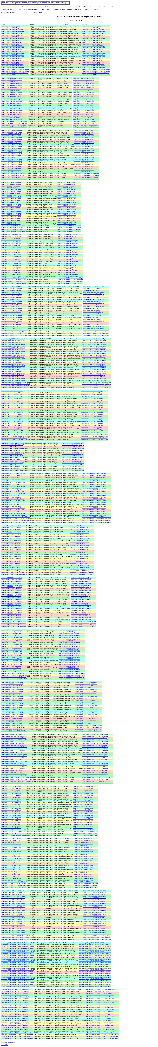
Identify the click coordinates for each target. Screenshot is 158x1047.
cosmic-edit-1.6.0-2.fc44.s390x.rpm (66, 193)
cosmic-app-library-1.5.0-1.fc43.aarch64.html (12, 47)
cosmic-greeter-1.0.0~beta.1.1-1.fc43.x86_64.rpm (96, 335)
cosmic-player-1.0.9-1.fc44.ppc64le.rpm (69, 662)
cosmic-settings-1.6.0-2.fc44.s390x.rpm (85, 693)
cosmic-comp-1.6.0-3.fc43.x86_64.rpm (84, 150)
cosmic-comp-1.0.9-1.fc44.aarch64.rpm (84, 159)
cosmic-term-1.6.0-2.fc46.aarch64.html (11, 838)
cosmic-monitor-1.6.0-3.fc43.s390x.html (11, 454)
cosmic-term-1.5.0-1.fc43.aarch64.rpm (83, 860)
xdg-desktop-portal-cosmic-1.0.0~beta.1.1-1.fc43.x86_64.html (17, 1038)
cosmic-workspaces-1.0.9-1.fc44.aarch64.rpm (94, 919)
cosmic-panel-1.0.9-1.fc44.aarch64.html (11, 606)
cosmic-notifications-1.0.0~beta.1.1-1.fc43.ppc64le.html (15, 518)
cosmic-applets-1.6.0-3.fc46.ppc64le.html (11, 80)
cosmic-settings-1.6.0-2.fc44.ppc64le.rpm (86, 691)
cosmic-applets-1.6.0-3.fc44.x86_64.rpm (83, 90)
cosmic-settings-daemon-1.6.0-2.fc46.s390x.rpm (94, 738)
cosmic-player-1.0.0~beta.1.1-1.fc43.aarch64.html (14, 673)
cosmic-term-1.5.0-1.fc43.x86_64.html (11, 865)
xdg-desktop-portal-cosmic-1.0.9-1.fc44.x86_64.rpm (100, 1029)
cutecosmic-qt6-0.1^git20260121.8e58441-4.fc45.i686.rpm (94, 944)
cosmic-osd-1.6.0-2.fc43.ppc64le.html (11, 542)
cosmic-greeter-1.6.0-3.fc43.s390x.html (11, 297)
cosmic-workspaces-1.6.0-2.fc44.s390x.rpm (94, 901)
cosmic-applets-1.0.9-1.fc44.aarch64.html (11, 107)
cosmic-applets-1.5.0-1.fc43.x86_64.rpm (83, 105)
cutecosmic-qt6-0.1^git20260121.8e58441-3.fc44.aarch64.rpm (95, 952)
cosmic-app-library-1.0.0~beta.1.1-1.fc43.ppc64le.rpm (96, 71)
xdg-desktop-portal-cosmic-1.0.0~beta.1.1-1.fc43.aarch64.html (17, 1033)
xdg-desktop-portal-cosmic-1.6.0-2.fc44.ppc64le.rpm (100, 998)
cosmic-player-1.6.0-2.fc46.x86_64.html (11, 635)
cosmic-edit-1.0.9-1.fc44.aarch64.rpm (66, 211)
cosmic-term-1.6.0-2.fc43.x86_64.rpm (83, 858)
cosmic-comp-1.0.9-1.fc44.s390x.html (11, 166)
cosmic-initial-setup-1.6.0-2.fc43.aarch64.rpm (94, 353)
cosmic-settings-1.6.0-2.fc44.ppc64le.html (12, 691)
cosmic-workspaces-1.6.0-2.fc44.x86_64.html (13, 903)
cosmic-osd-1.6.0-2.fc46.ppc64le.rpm (79, 527)
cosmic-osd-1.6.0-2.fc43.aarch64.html (11, 540)
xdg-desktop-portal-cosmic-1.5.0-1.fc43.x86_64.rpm (100, 1016)
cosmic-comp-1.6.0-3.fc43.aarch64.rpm (84, 144)
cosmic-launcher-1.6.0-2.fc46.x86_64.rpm (92, 396)
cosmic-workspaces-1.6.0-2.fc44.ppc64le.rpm (94, 899)
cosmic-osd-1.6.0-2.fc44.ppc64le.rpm (79, 534)
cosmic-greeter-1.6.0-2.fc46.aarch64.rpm (93, 301)
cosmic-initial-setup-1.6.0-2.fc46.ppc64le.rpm (94, 340)
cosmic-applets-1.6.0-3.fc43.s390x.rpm (83, 96)
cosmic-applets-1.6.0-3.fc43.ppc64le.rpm (83, 94)
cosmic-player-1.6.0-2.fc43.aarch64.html (11, 644)
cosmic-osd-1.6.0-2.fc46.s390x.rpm (79, 529)
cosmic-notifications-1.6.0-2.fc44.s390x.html (12, 484)
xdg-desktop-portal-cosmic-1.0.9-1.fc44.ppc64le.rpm (100, 1022)
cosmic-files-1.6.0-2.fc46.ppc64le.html (11, 236)
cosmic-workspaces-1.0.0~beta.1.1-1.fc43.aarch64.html (15, 934)
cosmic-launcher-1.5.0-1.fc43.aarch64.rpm (92, 412)
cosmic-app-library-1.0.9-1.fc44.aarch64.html (12, 55)
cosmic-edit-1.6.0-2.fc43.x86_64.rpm (66, 202)
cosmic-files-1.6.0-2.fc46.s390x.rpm (67, 238)
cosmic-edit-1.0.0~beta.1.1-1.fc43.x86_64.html (13, 231)
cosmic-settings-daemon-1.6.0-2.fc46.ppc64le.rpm (95, 736)
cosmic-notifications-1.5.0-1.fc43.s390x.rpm (93, 499)
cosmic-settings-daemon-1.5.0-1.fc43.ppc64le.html (14, 757)
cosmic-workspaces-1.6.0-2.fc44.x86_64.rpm (94, 903)
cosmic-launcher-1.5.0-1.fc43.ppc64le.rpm (92, 414)
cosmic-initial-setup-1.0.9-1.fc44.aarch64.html (13, 367)
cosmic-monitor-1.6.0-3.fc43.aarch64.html (12, 450)
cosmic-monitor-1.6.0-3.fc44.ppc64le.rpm (73, 445)
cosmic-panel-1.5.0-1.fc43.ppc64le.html (11, 601)
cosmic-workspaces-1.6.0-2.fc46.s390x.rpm (94, 894)
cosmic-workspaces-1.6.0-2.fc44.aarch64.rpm (94, 898)
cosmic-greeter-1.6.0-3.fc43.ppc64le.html (11, 295)
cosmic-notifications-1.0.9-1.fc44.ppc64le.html (13, 506)
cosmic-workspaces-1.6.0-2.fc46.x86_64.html (13, 896)
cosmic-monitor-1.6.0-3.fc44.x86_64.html (12, 448)
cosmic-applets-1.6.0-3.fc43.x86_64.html (11, 98)
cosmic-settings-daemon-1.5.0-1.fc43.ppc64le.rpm (95, 757)
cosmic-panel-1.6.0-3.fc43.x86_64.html (11, 597)
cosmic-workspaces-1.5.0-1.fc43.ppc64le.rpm (94, 914)
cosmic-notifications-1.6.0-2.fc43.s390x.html (12, 491)
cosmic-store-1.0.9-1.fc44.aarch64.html (11, 815)
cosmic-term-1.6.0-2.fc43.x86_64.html (11, 858)
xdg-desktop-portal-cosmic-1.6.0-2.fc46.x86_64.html (14, 995)
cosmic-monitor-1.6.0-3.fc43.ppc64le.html (12, 452)
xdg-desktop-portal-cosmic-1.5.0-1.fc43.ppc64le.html (15, 1013)
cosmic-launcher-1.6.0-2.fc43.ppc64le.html (12, 407)
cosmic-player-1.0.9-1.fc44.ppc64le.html (11, 662)
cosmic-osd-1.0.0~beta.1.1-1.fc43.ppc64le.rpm (82, 571)
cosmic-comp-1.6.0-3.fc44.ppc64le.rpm (84, 139)
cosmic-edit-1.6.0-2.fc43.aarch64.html (11, 197)
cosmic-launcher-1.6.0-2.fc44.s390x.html (11, 402)
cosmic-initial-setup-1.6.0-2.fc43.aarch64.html (13, 353)
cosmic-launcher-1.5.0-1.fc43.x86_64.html (12, 418)
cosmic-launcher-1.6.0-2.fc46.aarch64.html (12, 391)
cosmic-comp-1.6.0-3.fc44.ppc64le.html (11, 139)
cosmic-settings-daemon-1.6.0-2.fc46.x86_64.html (14, 739)
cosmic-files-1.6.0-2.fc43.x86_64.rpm (68, 254)
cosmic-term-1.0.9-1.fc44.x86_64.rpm (83, 878)
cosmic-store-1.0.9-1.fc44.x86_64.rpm (82, 826)
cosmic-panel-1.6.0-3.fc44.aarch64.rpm (81, 585)
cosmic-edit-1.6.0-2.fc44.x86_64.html (10, 195)
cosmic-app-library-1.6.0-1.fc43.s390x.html (12, 44)
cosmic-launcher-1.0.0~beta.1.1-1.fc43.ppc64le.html (14, 436)
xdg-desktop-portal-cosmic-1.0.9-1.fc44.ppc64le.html (15, 1022)
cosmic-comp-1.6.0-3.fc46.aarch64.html (11, 130)
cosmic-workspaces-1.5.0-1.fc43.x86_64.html (13, 917)
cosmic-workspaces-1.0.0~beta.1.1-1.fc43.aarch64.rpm (97, 934)
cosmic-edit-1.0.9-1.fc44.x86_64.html (10, 222)
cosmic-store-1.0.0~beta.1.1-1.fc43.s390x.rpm (85, 833)
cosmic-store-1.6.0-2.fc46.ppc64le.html (11, 788)
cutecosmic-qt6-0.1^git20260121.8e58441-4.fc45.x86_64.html (17, 950)
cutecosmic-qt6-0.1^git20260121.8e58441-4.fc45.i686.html (16, 944)
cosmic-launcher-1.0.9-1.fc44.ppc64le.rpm (92, 423)
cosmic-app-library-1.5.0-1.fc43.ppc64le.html (12, 49)
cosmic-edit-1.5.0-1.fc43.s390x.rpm (66, 207)
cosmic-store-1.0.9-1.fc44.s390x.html (10, 822)
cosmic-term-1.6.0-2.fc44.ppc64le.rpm (83, 847)
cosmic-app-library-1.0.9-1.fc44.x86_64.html (12, 65)
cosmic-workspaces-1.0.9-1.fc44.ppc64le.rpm (94, 923)
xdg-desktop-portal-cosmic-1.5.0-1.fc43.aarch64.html (15, 1011)
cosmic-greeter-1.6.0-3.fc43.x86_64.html (11, 299)
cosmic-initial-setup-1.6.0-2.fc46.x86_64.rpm (94, 344)
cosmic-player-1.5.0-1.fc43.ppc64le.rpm (69, 653)
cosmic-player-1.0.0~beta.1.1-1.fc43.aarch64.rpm (72, 673)
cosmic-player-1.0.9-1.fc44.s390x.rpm (69, 666)
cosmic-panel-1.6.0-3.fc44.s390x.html (11, 588)
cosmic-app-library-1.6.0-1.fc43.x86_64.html (12, 46)
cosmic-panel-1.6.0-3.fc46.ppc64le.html (11, 579)
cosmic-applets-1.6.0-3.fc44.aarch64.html (11, 85)
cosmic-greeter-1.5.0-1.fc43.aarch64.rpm (93, 308)
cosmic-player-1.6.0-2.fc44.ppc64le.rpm (69, 639)
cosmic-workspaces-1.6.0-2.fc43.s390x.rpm (94, 908)
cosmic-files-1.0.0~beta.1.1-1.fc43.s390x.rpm (70, 281)
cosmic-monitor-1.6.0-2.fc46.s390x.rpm (72, 461)
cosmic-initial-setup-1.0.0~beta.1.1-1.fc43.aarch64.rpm (96, 382)
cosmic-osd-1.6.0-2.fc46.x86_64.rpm (79, 531)
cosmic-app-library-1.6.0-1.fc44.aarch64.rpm (93, 33)
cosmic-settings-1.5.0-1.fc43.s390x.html (11, 707)
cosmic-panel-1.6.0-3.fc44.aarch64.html (11, 585)
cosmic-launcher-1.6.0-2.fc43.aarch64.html (12, 405)
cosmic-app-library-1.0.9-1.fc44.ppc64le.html (12, 58)
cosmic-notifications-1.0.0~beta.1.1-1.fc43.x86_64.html (15, 522)
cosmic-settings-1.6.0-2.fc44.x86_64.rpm (86, 694)
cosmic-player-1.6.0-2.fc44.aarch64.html (11, 637)
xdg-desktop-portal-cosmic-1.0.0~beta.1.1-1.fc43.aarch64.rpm (102, 1033)
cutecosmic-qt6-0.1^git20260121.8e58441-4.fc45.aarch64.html (17, 943)
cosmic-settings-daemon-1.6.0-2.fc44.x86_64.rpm (95, 747)
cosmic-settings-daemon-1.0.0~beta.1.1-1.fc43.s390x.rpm (97, 781)
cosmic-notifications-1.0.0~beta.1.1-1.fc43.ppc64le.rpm (96, 518)
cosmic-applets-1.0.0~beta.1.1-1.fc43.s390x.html (13, 125)
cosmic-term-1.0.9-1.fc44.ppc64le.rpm (83, 871)
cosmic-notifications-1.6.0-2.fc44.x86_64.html (13, 486)
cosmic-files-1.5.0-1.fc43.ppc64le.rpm (68, 258)
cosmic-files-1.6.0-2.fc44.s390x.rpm (67, 245)
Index (3, 2)
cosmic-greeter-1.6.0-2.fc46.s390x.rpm (93, 304)
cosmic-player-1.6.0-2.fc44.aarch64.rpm (69, 637)
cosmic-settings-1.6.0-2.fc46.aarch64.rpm (86, 682)
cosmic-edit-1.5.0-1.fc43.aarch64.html (11, 204)
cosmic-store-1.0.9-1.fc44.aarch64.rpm (83, 815)
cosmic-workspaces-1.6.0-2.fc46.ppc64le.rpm (94, 892)
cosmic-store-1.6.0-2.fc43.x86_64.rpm (82, 806)
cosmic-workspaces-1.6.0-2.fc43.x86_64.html (13, 910)
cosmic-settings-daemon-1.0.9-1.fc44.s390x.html (13, 770)
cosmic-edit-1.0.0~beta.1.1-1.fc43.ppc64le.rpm (69, 227)
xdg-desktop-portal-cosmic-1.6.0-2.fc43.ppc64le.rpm (100, 1006)
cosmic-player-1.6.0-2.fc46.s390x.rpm (69, 633)
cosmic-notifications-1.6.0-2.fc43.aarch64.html (13, 488)
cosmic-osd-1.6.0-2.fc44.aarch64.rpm (79, 533)
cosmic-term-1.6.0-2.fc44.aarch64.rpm (83, 845)
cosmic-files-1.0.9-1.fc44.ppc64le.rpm (68, 267)
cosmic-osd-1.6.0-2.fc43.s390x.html (10, 543)
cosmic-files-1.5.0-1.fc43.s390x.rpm (67, 260)
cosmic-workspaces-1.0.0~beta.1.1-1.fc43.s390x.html (15, 937)
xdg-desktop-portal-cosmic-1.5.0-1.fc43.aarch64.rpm (100, 1011)
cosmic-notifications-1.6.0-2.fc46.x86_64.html (13, 479)
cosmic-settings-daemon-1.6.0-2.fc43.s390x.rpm (94, 752)
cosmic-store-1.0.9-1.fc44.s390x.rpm (82, 822)
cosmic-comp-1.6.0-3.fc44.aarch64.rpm (84, 137)
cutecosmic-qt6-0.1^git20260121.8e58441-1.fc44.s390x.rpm (94, 971)
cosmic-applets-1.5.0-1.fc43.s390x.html (11, 103)
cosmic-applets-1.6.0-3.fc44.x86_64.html (11, 90)
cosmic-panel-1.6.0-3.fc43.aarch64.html (11, 592)
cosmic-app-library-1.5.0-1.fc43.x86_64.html (12, 53)
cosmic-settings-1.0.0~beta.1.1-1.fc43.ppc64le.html (14, 727)
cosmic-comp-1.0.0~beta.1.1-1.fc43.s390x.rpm (86, 177)
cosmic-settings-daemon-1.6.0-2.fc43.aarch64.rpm (95, 748)
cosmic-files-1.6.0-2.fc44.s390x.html (10, 245)
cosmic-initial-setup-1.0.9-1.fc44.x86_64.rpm (94, 378)
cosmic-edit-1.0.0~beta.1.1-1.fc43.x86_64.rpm (69, 231)
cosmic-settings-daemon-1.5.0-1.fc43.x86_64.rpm (95, 761)
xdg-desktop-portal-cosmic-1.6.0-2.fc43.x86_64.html (14, 1009)
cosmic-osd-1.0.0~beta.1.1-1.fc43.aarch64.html (13, 569)
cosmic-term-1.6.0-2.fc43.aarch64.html (11, 853)
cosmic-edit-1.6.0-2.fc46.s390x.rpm (66, 186)
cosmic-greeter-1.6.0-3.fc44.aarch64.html (11, 286)
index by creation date (44, 2)
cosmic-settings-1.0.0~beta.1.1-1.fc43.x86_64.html (14, 731)
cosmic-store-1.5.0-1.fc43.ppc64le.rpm (83, 810)
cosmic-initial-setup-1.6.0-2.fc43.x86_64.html (13, 358)
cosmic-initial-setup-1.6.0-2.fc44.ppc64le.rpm (94, 348)
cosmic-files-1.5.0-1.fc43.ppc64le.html (11, 258)
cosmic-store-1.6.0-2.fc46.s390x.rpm (82, 790)
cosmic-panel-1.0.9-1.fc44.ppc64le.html (11, 610)
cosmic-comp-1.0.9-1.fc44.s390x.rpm (83, 166)
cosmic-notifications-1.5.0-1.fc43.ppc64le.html (13, 497)
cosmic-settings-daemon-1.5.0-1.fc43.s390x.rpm (94, 759)
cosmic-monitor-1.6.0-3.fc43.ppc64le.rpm (73, 452)
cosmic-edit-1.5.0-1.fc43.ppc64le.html (11, 206)
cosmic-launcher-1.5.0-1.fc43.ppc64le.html (12, 414)
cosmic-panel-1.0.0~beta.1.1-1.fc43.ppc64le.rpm (83, 623)
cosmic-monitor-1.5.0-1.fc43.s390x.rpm (72, 468)
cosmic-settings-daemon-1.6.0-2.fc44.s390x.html (13, 745)
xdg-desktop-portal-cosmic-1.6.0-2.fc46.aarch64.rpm (100, 989)
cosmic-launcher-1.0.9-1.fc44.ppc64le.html (12, 423)
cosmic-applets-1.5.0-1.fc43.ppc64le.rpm (83, 101)
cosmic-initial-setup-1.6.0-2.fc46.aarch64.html (13, 339)
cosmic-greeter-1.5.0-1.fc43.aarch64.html (11, 308)
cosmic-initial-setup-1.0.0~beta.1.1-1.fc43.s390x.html (15, 385)
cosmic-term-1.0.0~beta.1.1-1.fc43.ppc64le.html (13, 883)
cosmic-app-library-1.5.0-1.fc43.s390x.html (12, 51)
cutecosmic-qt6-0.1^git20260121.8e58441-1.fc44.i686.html (16, 964)
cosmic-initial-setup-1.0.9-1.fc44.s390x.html (12, 375)
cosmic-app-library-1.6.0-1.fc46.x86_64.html (12, 31)
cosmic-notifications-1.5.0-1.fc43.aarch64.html (13, 495)
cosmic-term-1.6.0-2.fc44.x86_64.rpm (83, 851)
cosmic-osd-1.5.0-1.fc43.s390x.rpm (79, 551)
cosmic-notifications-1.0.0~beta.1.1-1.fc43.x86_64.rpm (96, 522)
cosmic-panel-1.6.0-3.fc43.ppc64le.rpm (81, 594)
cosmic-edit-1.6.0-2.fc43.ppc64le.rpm (66, 198)
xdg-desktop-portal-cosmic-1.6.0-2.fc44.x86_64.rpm (100, 1002)
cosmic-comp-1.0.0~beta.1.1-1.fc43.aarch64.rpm (86, 173)
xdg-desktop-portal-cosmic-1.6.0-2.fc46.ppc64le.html (15, 991)
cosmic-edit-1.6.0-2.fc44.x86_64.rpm (66, 195)
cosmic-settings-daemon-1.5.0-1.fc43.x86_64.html (14, 761)
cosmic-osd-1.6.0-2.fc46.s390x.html (10, 529)
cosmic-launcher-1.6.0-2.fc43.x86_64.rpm (92, 411)
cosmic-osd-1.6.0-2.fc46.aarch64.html (11, 525)
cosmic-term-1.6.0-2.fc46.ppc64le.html (11, 840)
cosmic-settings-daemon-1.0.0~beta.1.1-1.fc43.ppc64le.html (16, 779)
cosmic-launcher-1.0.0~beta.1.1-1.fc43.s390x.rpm (94, 438)
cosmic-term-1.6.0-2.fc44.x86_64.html (11, 851)
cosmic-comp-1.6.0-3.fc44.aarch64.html (11, 137)
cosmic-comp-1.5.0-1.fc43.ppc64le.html (11, 153)
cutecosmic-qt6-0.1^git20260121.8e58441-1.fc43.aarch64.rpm (95, 979)
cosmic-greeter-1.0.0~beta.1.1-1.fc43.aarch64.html (14, 330)
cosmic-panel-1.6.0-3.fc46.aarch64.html (11, 578)
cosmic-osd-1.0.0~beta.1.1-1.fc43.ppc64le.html (13, 571)
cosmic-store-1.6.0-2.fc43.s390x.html (10, 804)
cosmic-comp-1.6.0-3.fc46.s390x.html (11, 134)
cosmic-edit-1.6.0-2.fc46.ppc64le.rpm (66, 184)
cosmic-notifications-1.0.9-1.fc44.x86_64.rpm (94, 513)
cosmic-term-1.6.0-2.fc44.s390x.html (10, 849)
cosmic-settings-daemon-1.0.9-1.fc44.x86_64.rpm (95, 774)
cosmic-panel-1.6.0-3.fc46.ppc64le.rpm (81, 579)
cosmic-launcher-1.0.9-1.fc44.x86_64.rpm (92, 430)
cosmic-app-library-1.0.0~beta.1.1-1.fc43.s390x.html (14, 73)
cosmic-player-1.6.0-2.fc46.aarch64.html (11, 630)
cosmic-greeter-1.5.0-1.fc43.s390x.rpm (93, 312)
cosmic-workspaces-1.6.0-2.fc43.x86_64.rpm (94, 910)
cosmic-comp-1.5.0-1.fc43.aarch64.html (11, 152)
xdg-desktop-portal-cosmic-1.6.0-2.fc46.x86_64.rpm (100, 995)
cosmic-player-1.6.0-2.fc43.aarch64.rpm (69, 644)
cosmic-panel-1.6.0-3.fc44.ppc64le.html (11, 587)
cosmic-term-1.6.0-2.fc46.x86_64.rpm (83, 844)
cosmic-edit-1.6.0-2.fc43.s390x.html (10, 200)
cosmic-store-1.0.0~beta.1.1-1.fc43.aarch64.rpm (85, 829)
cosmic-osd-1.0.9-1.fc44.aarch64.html (11, 554)
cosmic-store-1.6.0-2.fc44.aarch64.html (11, 793)
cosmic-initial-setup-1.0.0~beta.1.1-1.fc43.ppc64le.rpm (96, 384)
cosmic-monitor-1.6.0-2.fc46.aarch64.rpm (73, 457)
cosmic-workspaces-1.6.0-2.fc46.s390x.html (12, 894)
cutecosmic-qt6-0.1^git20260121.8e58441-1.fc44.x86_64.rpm (95, 975)
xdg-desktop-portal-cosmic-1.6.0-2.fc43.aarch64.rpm (100, 1004)
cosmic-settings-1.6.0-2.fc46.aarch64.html (12, 682)
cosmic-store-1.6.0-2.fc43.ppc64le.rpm (83, 802)
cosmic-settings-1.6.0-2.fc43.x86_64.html (11, 702)
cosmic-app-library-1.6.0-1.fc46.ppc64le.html (12, 28)
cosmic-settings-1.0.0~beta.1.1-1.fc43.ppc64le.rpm (88, 727)
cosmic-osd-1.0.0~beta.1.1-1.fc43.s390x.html (12, 572)
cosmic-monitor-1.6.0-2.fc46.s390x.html (11, 461)
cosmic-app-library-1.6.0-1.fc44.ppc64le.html (12, 35)
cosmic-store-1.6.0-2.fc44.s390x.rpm (82, 797)
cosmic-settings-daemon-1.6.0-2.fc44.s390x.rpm (94, 745)
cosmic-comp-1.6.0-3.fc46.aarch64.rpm (84, 130)
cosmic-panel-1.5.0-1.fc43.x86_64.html (11, 605)
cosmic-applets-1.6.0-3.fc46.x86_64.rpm (83, 83)
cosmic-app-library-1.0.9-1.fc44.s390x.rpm (93, 62)
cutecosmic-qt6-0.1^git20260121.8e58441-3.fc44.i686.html (16, 953)
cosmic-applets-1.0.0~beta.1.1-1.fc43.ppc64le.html (14, 123)
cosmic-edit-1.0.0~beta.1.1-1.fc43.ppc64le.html (13, 227)
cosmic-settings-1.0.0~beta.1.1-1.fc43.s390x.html (13, 729)
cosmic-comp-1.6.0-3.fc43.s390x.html (11, 148)
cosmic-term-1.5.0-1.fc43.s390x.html (10, 864)
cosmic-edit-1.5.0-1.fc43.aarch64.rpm (66, 204)
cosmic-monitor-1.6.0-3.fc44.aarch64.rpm (73, 443)
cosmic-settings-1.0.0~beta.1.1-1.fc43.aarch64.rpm (88, 725)
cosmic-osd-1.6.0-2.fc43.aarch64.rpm (79, 540)
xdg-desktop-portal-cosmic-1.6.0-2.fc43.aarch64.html (15, 1004)
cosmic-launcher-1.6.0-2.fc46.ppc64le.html (12, 392)
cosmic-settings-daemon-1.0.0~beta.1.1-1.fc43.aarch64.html (16, 777)
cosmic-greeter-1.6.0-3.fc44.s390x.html (11, 290)
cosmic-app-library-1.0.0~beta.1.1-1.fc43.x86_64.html (15, 74)
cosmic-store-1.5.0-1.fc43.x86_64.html (11, 813)
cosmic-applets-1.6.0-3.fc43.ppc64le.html (11, 94)
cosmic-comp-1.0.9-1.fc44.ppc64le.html (11, 162)
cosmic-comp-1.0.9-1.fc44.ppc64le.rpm (84, 162)
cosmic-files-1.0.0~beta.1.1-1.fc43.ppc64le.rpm (70, 279)
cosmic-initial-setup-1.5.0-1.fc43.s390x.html (12, 364)
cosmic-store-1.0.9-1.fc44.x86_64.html (11, 826)
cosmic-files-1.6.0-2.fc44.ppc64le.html (11, 243)
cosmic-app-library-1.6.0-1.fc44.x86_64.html (12, 38)
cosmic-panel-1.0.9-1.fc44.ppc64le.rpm (81, 610)
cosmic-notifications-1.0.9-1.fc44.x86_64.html (13, 513)
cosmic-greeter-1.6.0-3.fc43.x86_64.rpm (93, 299)
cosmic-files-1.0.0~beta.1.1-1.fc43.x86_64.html (13, 283)
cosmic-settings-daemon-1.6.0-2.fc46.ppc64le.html (14, 736)
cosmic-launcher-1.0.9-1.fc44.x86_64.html (12, 430)
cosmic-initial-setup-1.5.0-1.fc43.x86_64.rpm (94, 366)
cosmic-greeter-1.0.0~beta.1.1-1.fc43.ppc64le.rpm (96, 331)
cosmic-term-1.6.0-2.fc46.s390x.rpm (83, 842)
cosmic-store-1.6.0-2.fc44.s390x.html (10, 797)
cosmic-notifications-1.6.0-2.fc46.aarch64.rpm (94, 473)
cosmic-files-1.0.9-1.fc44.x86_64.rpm (68, 274)
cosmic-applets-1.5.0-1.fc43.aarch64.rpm (83, 100)
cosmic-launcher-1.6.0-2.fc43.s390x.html (11, 409)
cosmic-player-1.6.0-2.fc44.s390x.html (11, 641)
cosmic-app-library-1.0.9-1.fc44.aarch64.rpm (93, 55)
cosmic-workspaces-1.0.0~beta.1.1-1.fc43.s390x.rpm (96, 937)
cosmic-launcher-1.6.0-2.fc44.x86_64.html (12, 403)
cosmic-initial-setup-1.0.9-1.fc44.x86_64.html (13, 378)
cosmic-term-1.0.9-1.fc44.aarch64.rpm (83, 867)
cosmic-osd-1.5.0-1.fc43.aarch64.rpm (79, 547)
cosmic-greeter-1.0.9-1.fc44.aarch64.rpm (93, 315)
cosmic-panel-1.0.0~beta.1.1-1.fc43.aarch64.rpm (83, 621)
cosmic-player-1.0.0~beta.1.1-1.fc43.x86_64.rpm (72, 678)
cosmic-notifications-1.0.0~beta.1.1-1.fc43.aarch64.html (15, 517)
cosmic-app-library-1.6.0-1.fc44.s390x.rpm (93, 37)
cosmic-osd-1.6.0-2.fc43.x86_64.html (10, 545)
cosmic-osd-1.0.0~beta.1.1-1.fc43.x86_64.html (13, 574)
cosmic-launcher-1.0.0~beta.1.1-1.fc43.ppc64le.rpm (94, 436)
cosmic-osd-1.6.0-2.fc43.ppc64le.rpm (79, 542)
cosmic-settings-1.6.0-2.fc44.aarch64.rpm (86, 689)
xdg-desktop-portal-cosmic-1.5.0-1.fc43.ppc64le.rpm (100, 1013)
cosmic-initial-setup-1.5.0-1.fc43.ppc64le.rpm (94, 362)
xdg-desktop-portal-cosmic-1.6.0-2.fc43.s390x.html (14, 1007)
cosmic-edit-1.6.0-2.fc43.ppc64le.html (11, 198)
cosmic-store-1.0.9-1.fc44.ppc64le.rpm (83, 819)
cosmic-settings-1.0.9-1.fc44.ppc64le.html (12, 714)
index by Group (10, 2)
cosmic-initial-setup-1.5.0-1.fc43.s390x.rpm (93, 364)
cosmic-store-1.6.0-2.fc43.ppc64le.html (11, 802)
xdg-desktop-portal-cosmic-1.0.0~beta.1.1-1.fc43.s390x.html (16, 1036)
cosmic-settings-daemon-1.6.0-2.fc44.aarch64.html (14, 741)
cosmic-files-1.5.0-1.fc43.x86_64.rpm (68, 261)
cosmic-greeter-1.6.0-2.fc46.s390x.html (11, 304)
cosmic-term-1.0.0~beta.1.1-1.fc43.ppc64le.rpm (86, 883)
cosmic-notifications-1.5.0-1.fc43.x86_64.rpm (94, 500)
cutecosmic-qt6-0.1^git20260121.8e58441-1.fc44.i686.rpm (94, 964)
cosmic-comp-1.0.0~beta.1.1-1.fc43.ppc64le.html (13, 175)
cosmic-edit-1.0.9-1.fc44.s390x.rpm (66, 218)
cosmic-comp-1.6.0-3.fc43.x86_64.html (11, 150)
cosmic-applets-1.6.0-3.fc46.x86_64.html (11, 83)
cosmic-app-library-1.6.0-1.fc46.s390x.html (12, 29)
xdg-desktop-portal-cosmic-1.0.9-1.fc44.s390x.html (14, 1025)
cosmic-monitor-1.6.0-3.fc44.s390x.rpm (72, 446)
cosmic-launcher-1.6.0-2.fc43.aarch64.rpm (92, 405)
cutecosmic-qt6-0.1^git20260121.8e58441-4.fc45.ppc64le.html (17, 946)
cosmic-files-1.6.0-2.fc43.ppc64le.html (11, 251)
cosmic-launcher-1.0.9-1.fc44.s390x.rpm (91, 427)
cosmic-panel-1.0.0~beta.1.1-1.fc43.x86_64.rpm (83, 626)
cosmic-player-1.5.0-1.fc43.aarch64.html (11, 651)
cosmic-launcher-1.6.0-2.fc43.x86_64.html (12, 411)
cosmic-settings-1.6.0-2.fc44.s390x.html (11, 693)
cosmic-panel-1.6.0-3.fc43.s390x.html (11, 596)
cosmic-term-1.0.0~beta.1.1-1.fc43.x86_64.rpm (86, 887)
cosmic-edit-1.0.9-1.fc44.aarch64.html (11, 211)
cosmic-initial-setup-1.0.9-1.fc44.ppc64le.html (13, 371)
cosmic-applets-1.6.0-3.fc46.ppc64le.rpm (83, 80)
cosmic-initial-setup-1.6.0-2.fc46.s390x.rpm (93, 342)
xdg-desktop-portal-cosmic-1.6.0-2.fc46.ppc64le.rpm (100, 991)
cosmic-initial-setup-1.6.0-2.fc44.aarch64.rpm (94, 346)
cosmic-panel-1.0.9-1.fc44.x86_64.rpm (81, 617)
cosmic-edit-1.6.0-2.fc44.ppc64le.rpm (66, 191)
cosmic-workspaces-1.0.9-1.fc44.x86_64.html (13, 930)
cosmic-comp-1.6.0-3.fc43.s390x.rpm (83, 148)
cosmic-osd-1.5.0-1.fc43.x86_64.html (10, 553)
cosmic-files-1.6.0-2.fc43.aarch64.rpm (68, 249)
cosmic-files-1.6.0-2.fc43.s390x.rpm (67, 252)
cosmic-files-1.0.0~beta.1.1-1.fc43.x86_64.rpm (70, 283)
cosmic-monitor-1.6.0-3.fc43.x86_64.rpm (73, 455)
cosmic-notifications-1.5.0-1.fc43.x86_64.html (13, 500)
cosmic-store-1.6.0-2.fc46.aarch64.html (11, 786)
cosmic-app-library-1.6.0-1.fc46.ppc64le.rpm (93, 28)
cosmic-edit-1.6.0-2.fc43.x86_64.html (10, 202)
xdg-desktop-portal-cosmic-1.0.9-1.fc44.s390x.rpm (99, 1025)
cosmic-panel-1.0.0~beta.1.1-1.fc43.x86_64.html (13, 626)
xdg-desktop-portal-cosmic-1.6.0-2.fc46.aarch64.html (15, 989)
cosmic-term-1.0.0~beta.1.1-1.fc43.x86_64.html (13, 887)
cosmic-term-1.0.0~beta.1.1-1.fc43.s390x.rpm (85, 885)
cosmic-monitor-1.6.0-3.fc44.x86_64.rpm (73, 448)
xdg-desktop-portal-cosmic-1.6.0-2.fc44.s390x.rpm (99, 1000)
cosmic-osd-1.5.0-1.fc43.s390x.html (10, 551)
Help (67, 2)
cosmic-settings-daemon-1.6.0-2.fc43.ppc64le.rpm (95, 750)
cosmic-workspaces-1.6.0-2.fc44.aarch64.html (13, 898)
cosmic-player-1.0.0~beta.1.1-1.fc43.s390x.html (13, 677)
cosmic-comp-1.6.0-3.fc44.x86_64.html (11, 143)
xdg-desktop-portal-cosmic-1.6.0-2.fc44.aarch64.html (15, 996)
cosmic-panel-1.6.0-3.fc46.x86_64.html (11, 583)
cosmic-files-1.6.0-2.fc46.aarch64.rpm (68, 234)
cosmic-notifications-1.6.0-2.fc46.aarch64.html (13, 473)
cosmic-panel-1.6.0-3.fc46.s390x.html (11, 581)
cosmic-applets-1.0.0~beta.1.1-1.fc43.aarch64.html (14, 121)
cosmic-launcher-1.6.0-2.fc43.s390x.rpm (91, 409)
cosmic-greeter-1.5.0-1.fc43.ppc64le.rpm (93, 310)
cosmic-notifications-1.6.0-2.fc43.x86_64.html (13, 493)
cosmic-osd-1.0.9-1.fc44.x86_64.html (10, 565)
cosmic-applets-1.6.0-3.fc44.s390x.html (11, 89)
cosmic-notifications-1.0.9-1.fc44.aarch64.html (13, 502)
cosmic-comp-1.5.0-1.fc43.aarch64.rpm (84, 152)
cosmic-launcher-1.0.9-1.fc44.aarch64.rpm (92, 420)
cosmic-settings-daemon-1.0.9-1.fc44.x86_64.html (14, 774)
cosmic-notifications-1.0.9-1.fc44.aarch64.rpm (94, 502)
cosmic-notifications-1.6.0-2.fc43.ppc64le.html (13, 490)
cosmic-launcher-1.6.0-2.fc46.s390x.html (11, 394)
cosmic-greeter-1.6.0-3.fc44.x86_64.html (11, 292)
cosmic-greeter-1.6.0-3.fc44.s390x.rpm (93, 290)
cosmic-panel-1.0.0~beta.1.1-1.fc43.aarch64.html (13, 621)
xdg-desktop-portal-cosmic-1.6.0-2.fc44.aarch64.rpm (100, 996)
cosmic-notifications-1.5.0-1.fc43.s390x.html (12, 499)
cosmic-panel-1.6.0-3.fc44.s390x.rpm (80, 588)
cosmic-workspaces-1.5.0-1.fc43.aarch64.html (13, 912)
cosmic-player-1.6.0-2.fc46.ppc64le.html (11, 632)
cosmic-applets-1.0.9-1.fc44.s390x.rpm (83, 114)
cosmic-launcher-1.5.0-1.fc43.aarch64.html (12, 412)
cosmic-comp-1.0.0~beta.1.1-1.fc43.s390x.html (13, 177)
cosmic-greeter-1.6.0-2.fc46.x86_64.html (11, 306)
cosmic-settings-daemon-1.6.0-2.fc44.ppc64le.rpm (95, 743)
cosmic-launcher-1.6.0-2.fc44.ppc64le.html (12, 400)
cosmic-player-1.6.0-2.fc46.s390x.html (11, 633)
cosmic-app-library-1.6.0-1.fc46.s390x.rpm (93, 29)
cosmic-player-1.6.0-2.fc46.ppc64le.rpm (69, 632)
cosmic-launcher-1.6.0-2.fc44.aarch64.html (12, 398)
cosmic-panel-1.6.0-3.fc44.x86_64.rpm (81, 590)
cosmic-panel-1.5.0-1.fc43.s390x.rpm (80, 603)
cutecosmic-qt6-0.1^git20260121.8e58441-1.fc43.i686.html (16, 980)
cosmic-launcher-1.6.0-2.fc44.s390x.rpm (91, 402)
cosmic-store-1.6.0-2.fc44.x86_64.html (11, 799)
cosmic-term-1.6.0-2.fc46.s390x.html (10, 842)
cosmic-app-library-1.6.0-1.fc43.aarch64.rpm (93, 40)
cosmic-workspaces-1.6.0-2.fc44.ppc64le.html (13, 899)
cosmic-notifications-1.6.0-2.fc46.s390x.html (12, 477)
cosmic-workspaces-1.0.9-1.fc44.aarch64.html (13, 919)
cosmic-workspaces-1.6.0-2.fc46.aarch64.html (13, 890)
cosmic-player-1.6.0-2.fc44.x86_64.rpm (69, 642)
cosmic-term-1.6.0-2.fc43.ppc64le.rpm (83, 855)
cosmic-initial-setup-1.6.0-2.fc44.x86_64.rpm (94, 351)
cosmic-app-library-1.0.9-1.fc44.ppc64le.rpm (93, 58)
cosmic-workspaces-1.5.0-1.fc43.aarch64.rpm (94, 912)
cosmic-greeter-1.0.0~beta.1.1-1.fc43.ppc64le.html (14, 331)
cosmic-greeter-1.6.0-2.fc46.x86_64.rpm (93, 306)
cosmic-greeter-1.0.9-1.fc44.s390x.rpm (93, 322)
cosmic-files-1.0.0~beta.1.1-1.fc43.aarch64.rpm (70, 278)
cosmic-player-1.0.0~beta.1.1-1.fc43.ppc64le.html (14, 675)
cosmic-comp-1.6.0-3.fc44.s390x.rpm (83, 141)
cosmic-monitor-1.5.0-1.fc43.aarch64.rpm (73, 464)
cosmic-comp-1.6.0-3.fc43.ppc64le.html (11, 146)
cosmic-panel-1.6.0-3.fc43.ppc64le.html (11, 594)
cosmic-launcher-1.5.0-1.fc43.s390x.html (11, 416)
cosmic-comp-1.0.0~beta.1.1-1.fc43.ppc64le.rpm (86, 175)
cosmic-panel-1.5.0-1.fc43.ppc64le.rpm (81, 601)
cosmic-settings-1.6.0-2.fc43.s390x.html (11, 700)
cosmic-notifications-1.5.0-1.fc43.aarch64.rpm (94, 495)
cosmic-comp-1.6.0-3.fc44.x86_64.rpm (84, 143)
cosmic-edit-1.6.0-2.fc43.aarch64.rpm (66, 197)
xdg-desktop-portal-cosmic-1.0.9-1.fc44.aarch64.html (15, 1018)
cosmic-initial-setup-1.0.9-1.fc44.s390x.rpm (93, 375)
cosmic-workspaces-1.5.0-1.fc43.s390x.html (12, 916)
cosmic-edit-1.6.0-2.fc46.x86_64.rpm (66, 188)
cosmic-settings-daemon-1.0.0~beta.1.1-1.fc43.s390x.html (16, 781)
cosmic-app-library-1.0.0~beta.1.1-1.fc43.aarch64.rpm (96, 69)
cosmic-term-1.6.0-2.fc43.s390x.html (10, 856)
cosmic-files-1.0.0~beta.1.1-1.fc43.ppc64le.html (13, 279)
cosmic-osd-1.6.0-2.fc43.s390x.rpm (79, 543)
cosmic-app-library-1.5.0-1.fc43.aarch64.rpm (93, 47)
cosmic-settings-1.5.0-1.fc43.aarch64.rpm (86, 704)
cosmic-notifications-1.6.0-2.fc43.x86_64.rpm (94, 493)
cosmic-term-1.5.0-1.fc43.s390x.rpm (83, 864)
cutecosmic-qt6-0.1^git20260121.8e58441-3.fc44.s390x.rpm (94, 957)
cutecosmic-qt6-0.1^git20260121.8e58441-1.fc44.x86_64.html (17, 975)
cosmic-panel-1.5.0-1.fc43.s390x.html (11, 603)
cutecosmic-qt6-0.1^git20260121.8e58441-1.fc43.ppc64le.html (17, 982)
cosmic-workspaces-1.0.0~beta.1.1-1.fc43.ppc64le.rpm (97, 935)
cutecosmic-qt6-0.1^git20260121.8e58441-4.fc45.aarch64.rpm (95, 943)
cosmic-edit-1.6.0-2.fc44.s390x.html (10, 193)
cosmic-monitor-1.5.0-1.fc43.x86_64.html (12, 470)
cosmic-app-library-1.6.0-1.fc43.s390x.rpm (93, 44)
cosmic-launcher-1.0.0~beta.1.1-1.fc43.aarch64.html (14, 434)
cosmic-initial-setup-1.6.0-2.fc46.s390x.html (12, 342)
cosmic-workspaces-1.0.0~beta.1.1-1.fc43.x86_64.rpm (97, 939)
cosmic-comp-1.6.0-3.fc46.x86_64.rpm (84, 135)
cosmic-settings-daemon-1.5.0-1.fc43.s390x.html (13, 759)
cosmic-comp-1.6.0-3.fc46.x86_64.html (11, 135)
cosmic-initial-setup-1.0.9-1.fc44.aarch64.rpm (94, 367)
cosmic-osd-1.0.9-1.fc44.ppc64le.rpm (79, 558)
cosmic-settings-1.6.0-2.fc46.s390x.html (11, 685)
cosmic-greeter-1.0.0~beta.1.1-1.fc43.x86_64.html (14, 335)
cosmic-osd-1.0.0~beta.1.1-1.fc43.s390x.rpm (81, 572)
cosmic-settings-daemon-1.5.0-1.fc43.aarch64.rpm (95, 756)
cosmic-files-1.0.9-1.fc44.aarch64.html (11, 263)
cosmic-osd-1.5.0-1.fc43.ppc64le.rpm (79, 549)
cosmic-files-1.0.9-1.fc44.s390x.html (10, 270)
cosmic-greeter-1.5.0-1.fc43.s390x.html (11, 312)
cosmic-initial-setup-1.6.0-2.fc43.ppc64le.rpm (94, 355)
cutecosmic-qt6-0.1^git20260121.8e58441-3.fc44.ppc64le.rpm (95, 955)
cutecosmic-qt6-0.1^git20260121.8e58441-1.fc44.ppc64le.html (17, 968)
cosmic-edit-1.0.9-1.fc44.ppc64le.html (11, 215)
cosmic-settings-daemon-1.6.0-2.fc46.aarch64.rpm (95, 734)
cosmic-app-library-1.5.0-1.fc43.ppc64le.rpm (93, 49)
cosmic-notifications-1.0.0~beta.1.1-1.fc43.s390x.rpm (96, 520)
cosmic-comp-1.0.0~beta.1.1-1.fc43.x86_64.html (13, 179)
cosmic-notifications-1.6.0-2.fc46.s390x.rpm (93, 477)
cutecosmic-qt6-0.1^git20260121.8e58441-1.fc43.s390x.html (17, 984)
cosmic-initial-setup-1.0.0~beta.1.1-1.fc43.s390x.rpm (96, 385)
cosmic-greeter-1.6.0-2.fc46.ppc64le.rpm (93, 303)
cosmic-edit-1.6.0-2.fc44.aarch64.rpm (66, 189)
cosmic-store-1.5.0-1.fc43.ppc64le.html (11, 810)
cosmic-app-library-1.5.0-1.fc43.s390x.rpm (93, 51)
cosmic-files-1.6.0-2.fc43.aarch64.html (11, 249)
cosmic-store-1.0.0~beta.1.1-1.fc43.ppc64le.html (13, 831)
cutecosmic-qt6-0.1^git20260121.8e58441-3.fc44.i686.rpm (94, 953)
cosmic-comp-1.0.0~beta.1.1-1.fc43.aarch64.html (13, 173)
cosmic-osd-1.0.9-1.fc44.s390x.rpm (79, 562)
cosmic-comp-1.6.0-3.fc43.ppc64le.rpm (84, 146)
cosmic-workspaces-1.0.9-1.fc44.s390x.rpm (94, 926)
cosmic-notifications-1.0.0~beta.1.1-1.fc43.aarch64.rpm (96, 517)
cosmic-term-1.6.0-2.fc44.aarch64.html (11, 845)
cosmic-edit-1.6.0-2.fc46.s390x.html (10, 186)
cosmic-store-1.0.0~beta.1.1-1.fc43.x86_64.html (13, 835)
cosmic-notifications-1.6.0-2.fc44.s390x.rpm (93, 484)
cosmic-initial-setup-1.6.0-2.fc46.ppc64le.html (13, 340)
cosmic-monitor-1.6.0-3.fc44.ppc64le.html (12, 445)
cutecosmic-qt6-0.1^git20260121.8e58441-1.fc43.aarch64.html (17, 979)
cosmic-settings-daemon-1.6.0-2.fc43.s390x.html (13, 752)
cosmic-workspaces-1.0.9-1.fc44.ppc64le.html (13, 923)
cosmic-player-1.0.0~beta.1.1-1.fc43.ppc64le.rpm (72, 675)
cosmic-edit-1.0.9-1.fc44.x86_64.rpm (66, 222)
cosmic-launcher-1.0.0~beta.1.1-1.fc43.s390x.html (14, 438)
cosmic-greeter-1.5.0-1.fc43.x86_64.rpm (93, 313)
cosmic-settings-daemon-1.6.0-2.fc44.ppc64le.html (14, 743)
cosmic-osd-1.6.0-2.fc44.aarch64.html (11, 533)
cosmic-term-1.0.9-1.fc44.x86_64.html (11, 878)
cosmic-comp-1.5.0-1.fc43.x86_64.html (11, 157)
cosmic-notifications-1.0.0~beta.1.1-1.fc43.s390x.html (15, 520)
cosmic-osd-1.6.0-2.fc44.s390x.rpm (79, 536)
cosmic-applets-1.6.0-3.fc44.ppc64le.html (11, 87)
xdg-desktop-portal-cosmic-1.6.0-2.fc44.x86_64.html (14, 1002)
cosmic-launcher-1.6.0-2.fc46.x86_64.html (12, 396)
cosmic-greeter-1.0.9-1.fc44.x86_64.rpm (93, 326)
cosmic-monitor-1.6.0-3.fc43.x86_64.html (12, 455)
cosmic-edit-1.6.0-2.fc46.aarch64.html (11, 182)
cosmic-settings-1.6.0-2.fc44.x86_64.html (11, 694)
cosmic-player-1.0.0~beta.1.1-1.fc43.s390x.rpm (71, 677)
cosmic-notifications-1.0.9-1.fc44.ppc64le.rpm (94, 506)
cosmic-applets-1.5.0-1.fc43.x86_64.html (11, 105)
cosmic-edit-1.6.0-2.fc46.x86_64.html (10, 188)
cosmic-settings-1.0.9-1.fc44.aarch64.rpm (86, 711)
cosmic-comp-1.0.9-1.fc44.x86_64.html (11, 170)
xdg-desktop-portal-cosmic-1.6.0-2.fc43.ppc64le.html (15, 1006)
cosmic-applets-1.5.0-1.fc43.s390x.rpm (83, 103)
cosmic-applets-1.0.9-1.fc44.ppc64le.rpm (83, 110)
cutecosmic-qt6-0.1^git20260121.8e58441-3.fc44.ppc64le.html (17, 955)
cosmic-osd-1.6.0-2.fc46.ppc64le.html (11, 527)
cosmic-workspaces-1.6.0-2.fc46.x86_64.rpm (94, 896)
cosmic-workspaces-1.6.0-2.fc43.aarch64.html (13, 905)
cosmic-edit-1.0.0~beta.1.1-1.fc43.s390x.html (13, 229)
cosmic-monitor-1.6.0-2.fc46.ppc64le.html (12, 459)
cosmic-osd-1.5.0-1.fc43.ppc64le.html (11, 549)
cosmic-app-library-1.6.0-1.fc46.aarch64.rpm (93, 26)
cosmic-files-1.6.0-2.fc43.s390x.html (10, 252)
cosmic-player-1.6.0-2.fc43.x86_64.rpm (69, 650)
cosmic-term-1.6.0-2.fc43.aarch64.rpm (83, 853)
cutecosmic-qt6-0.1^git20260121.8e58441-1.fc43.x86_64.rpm (95, 986)
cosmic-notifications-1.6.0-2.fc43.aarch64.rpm (94, 488)
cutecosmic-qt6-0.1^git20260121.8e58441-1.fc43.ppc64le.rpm (95, 982)
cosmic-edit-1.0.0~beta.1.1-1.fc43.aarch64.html (13, 225)
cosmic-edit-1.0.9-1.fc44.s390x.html (10, 218)
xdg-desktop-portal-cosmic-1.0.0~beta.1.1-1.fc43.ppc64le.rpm (102, 1034)
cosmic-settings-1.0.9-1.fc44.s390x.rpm (85, 718)
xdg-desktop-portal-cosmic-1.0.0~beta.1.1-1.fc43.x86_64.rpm (102, 1038)
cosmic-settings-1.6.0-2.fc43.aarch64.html (12, 696)
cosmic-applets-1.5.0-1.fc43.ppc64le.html (11, 101)
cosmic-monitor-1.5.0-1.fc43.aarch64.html (12, 464)
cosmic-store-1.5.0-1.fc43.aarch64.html (11, 808)
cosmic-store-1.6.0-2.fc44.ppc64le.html (11, 795)
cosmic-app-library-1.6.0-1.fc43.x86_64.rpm (93, 46)
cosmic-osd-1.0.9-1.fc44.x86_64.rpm (79, 565)
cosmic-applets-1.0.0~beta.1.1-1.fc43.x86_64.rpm (86, 127)
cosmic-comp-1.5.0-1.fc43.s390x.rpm (83, 155)
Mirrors (63, 2)
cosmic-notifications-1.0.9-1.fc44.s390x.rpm (93, 509)
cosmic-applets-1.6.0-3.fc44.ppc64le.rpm (83, 87)
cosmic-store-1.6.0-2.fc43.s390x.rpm (82, 804)
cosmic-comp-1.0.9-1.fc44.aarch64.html (11, 159)
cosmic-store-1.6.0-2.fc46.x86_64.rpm (82, 792)
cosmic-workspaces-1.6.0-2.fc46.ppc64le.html (13, 892)
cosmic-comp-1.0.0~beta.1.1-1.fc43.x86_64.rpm (86, 179)
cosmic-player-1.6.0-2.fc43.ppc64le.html (11, 646)
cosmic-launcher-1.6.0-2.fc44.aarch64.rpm (92, 398)
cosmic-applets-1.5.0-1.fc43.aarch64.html (11, 100)
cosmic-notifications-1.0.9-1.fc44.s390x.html (12, 509)
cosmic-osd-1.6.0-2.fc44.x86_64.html (10, 538)
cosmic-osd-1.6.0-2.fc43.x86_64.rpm (79, 545)
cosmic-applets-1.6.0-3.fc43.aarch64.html (11, 92)
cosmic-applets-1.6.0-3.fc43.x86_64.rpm (83, 98)
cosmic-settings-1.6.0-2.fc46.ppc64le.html (12, 684)
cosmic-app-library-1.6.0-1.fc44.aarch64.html (12, 33)
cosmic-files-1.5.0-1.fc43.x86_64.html (11, 261)
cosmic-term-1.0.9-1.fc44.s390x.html (10, 874)
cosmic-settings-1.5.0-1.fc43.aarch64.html (12, 704)
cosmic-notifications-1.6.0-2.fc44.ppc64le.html (13, 482)
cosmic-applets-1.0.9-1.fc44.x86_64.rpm (83, 118)
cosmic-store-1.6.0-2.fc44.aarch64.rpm (83, 793)
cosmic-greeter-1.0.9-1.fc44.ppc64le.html (11, 319)
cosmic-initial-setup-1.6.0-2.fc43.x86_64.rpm (94, 358)
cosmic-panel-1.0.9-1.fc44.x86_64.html (11, 617)
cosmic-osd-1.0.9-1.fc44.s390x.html (10, 562)
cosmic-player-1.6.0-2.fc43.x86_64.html (11, 650)
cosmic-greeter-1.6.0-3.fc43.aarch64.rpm (93, 294)
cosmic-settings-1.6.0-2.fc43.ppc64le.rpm (86, 698)
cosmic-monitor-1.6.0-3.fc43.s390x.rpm (72, 454)
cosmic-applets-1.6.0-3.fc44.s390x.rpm (83, 89)
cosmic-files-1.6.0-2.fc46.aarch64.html (11, 234)
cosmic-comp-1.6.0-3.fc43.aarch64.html (11, 144)
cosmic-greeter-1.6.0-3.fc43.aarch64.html (11, 294)
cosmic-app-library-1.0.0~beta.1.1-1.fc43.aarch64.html (15, 69)
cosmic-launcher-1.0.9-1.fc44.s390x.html (11, 427)
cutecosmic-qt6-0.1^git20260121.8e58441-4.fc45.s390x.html (17, 948)
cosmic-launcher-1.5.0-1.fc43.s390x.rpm (91, 416)
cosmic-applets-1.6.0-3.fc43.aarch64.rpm (83, 92)
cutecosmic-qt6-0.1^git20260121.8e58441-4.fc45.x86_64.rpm (95, 950)
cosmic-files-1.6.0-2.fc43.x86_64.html (11, 254)
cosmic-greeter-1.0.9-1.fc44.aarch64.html (11, 315)
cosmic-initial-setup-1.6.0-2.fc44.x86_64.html (13, 351)
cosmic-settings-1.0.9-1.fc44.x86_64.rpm (86, 722)
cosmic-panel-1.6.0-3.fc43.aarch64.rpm (81, 592)
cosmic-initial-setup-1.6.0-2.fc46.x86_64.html (13, 344)
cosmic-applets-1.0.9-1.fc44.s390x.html (11, 114)
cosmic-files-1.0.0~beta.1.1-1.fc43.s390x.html (13, 281)
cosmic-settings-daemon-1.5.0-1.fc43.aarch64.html (14, 756)
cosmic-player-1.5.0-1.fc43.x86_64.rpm (69, 657)
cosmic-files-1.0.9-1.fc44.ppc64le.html (11, 267)
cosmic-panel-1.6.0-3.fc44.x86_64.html (11, 590)
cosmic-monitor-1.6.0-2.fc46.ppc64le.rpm (73, 459)
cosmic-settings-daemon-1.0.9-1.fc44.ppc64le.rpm (95, 766)
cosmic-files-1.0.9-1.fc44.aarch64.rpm (68, 263)
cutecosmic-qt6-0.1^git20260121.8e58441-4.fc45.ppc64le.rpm (95, 946)
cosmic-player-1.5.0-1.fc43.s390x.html (11, 655)
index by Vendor (32, 2)
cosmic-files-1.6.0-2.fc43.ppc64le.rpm (68, 251)
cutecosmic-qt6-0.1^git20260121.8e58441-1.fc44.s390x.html (17, 971)
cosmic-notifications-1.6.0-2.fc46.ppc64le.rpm (94, 475)
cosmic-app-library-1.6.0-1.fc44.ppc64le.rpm (93, 35)
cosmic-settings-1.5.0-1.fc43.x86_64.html (11, 709)
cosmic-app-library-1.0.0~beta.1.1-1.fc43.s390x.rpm (95, 73)
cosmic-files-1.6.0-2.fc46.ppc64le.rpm (68, 236)
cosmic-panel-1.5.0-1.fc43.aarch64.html (11, 599)
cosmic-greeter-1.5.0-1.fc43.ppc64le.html (11, 310)
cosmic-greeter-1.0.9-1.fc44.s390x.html (11, 322)
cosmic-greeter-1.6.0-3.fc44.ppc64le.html (11, 288)
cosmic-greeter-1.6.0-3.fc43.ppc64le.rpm (93, 295)
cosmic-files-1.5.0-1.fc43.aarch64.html (11, 256)
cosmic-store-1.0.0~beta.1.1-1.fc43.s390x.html (13, 833)
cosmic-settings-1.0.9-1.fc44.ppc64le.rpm (86, 714)
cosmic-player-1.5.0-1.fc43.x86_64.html (11, 657)
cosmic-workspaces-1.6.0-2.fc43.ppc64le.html (13, 907)
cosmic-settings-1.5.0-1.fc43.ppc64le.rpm (86, 705)
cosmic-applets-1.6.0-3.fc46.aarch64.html (11, 78)
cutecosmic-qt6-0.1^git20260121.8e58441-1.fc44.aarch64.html (17, 961)
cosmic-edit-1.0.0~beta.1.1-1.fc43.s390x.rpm (68, 229)
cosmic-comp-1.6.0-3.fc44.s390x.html (11, 141)
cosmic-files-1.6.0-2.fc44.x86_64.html (11, 247)
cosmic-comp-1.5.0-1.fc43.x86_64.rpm (84, 157)
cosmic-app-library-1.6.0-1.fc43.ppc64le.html (12, 42)
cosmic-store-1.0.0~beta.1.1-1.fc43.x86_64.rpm (85, 835)
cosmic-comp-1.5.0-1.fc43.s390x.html (11, 155)
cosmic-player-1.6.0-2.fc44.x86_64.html (11, 642)
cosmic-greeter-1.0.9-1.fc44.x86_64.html (11, 326)
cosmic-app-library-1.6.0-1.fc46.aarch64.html (12, 26)
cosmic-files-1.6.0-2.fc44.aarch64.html (11, 241)
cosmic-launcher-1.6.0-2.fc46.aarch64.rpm (92, 391)
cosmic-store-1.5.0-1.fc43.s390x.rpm (82, 811)
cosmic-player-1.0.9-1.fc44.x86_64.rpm (69, 669)
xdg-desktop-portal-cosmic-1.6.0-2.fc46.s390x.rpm (99, 993)
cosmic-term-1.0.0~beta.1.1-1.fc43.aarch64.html (13, 882)
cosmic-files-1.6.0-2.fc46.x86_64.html (11, 240)
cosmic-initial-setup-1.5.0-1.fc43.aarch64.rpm (94, 360)
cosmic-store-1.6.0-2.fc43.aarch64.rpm (83, 801)
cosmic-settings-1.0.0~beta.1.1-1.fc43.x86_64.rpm (88, 731)
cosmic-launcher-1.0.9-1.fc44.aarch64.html (12, 420)
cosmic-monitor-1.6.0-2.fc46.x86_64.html (12, 463)
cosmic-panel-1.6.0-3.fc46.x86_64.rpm (81, 583)
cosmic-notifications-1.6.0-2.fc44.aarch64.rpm (94, 481)
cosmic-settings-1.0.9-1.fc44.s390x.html (11, 718)
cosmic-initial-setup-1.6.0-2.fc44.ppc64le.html (13, 348)
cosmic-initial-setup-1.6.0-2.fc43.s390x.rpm (93, 357)
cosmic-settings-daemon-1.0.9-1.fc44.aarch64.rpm (95, 763)
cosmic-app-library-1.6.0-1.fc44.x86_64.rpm (93, 38)
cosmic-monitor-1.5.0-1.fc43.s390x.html (11, 468)
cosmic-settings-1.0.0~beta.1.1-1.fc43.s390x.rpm (88, 729)
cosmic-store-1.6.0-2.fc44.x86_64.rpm (82, 799)
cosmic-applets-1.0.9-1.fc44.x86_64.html (11, 118)
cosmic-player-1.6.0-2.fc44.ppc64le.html (11, 639)
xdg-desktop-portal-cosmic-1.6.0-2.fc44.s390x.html (14, 1000)
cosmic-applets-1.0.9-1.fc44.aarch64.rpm (83, 107)
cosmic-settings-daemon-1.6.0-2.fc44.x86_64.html (14, 747)
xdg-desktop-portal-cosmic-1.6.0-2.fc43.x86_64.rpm (100, 1009)
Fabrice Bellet (4, 1045)
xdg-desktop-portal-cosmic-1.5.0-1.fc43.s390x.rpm (99, 1015)
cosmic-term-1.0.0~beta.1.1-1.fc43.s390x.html (13, 885)
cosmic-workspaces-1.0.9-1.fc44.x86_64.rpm (94, 930)
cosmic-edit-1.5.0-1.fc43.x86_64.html (10, 209)
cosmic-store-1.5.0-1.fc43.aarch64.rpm (83, 808)
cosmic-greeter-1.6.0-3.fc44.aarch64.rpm (93, 286)
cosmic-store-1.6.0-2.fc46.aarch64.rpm (83, 786)
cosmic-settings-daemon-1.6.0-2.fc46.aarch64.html (14, 734)
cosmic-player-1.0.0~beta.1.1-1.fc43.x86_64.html (14, 678)
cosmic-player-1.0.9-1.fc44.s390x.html (11, 666)
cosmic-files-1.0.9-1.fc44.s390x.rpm (67, 270)
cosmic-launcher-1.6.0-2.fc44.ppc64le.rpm (92, 400)
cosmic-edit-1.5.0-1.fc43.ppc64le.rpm (66, 206)
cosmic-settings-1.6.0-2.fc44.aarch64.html (12, 689)
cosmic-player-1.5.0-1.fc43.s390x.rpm (69, 655)
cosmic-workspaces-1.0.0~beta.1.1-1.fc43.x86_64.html (15, 939)
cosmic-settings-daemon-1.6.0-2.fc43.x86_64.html (14, 754)
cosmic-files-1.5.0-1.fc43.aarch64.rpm (68, 256)
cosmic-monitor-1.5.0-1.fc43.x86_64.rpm (73, 470)
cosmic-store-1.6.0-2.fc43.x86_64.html (11, 806)
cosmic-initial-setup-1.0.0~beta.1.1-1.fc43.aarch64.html (15, 382)
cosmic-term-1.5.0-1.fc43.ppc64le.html (11, 862)
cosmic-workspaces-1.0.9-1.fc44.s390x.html (12, 926)
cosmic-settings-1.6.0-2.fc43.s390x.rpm (85, 700)
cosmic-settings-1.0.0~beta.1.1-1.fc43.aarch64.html (14, 725)
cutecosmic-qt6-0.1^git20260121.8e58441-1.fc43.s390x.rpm (94, 984)
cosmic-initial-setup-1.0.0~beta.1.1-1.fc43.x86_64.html (15, 387)
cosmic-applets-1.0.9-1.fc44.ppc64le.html (11, 110)
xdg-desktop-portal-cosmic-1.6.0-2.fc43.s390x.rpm (99, 1007)
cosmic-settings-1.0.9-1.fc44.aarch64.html (12, 711)
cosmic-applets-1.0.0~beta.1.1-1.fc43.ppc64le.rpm (86, 123)
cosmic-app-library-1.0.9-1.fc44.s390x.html (12, 62)
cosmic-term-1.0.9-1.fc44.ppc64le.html (11, 871)
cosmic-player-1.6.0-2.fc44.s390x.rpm (69, 641)
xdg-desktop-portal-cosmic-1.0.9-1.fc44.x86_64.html (14, 1029)
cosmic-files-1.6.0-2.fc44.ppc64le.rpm (68, 243)
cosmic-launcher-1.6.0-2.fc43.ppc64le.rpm (92, 407)
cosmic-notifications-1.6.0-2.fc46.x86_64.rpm (94, 479)
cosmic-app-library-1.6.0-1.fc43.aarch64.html (12, 40)
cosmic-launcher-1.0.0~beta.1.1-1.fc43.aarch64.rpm (94, 434)
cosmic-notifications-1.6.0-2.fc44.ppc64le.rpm (94, 482)
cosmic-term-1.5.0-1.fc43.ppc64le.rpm (83, 862)
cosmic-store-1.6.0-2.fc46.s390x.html (10, 790)
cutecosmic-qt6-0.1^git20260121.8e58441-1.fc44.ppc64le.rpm (95, 968)
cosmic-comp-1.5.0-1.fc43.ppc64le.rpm (84, 153)
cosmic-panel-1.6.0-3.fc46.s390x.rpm (80, 581)
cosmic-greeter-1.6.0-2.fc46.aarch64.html (11, 301)
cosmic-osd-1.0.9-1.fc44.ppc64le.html (11, 558)
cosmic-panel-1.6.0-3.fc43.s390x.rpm (80, 596)
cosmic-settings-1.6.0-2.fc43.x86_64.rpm (86, 702)
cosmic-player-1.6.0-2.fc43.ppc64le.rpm (69, 646)
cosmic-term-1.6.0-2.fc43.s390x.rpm (83, 856)
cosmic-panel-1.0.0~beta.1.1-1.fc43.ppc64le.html (13, 623)
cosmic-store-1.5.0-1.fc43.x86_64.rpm (82, 813)
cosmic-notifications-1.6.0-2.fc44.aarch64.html (13, 481)
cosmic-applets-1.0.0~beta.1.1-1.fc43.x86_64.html (14, 127)
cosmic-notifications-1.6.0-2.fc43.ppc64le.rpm (94, 490)
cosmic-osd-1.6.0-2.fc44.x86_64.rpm (79, 538)
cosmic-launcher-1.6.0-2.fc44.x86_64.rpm (92, 403)
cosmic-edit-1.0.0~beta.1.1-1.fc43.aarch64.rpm (69, 225)
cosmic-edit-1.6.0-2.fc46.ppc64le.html (11, 184)
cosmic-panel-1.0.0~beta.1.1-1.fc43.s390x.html (13, 624)
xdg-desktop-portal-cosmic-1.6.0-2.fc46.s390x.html (14, 993)
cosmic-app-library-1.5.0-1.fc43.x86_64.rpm (93, 53)
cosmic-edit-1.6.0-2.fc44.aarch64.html (11, 189)
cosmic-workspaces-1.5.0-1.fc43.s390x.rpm (94, 916)
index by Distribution (21, 2)
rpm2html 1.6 (11, 1042)
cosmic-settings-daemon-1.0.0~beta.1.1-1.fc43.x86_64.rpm (97, 783)
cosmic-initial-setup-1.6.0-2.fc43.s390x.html (12, 357)
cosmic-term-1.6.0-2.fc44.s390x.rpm (83, 849)
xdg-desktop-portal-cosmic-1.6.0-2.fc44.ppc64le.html (15, 998)
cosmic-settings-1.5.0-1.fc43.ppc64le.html (12, 705)
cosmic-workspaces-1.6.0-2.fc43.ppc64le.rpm (94, 907)
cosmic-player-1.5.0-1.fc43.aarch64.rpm (69, 651)
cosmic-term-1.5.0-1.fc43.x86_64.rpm (83, 865)
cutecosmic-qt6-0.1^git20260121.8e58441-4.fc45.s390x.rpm (94, 948)
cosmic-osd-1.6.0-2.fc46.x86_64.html (10, 531)
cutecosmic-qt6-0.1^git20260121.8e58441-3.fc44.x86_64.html (17, 959)
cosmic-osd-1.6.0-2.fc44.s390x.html (10, 536)
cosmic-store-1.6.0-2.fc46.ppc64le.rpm (83, 788)
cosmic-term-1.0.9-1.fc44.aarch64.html (11, 867)
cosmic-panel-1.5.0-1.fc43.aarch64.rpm (81, 599)
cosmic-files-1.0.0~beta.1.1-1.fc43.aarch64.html (13, 278)
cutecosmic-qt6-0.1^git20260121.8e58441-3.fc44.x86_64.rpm (95, 959)
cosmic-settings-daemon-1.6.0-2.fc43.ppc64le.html (14, 750)
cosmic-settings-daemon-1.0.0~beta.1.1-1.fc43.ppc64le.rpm (97, 779)
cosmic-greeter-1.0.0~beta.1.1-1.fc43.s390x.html (13, 333)
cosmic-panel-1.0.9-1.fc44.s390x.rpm (80, 614)
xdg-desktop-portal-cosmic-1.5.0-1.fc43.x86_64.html (14, 1016)
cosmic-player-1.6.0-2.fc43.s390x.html (11, 648)
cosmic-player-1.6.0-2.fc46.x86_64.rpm (69, 635)
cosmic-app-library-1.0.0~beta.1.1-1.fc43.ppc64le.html (15, 71)
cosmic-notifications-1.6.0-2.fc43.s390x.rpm (93, 491)
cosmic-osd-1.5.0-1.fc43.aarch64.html (11, 547)
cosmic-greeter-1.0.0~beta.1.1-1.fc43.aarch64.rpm (96, 330)
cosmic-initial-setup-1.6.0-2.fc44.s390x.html (12, 349)
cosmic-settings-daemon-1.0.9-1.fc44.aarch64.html (14, 763)
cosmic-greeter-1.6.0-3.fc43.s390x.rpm (93, 297)
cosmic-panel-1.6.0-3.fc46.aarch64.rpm (81, 578)
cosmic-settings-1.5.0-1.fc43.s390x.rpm (85, 707)
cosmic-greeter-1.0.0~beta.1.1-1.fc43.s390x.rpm (95, 333)
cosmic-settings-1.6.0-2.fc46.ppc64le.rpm (86, 684)
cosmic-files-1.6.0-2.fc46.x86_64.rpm (68, 240)
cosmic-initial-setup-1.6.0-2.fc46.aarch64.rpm (94, 339)
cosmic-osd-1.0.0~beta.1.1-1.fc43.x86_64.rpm (82, 574)
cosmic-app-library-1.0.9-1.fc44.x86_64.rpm (93, 65)
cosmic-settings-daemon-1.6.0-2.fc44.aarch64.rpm (95, 741)
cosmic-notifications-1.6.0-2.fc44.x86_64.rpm (94, 486)
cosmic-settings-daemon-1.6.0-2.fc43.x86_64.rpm (95, 754)
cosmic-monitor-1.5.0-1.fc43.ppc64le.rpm (73, 466)
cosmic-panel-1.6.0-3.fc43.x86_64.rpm (81, 597)
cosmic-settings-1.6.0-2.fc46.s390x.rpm (85, 685)
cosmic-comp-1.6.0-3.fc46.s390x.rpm (83, 134)
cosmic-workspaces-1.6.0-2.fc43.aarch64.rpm (94, 905)
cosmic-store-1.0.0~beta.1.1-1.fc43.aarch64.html (13, 829)
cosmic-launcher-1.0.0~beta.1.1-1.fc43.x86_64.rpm (94, 439)
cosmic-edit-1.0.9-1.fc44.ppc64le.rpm (66, 215)
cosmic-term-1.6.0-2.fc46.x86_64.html (11, 844)
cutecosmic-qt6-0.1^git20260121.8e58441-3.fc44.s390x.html (17, 957)
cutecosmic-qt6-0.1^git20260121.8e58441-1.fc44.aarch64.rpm (95, 961)
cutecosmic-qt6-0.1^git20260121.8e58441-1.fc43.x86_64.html (17, 986)
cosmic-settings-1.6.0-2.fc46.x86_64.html (11, 687)
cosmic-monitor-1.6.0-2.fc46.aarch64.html (12, 457)
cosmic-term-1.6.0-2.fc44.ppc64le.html (11, 847)
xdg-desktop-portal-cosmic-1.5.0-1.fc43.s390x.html (14, 1015)
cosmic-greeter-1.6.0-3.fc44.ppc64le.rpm (93, 288)
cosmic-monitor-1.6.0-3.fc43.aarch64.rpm (73, 450)
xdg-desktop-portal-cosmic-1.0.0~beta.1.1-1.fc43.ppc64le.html (17, 1034)
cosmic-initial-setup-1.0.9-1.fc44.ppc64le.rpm (94, 371)
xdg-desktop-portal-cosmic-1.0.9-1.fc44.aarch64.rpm (100, 1018)
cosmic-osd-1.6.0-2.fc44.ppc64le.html (11, 534)
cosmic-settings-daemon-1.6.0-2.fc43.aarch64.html (14, 748)
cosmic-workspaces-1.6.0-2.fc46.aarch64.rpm (94, 890)
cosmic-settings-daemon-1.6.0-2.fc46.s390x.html (13, 738)
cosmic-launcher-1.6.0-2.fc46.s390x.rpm (91, 394)
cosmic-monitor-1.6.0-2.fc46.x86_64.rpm (73, 463)
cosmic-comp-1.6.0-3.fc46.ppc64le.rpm (84, 132)
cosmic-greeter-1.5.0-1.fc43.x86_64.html (11, 313)
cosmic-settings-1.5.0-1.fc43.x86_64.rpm (86, 709)
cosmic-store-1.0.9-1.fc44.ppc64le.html (11, 819)
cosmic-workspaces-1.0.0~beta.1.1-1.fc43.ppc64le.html (15, 935)
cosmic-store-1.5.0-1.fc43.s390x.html (10, 811)
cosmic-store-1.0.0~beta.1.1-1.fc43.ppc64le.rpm (85, 831)
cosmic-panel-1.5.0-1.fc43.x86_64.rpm (81, 605)
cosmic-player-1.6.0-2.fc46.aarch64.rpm (69, 630)
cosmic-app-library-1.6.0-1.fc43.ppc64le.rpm (93, 42)
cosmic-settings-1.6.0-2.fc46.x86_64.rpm (86, 687)
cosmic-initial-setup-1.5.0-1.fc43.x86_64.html (13, 366)
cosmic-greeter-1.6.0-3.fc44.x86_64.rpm (93, 292)
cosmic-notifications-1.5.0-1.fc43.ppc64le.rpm (94, 497)
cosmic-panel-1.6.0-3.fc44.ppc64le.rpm (81, 587)
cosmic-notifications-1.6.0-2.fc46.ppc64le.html (13, 475)
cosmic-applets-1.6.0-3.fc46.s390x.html (11, 81)
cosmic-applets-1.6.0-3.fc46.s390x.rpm (83, 81)
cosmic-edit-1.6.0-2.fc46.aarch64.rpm (66, 182)
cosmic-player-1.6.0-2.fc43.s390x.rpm (69, 648)
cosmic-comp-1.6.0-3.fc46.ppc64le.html (11, 132)
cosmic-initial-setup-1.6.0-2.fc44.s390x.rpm (93, 349)
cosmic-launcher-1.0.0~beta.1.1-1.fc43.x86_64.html (14, 439)
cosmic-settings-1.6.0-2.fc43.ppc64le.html (12, 698)
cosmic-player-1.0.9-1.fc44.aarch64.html (11, 659)
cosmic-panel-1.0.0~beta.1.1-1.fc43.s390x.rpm (83, 624)
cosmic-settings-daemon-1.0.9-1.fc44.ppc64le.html (14, 766)
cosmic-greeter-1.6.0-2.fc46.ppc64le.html (11, 303)
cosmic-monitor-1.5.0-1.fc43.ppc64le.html (12, 466)
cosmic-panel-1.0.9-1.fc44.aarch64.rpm (81, 606)
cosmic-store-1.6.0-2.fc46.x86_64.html (11, 792)
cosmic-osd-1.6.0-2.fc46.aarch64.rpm (79, 525)
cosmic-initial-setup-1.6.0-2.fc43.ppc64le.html (13, 355)
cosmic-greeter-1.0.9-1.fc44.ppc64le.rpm (93, 319)
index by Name (55, 2)
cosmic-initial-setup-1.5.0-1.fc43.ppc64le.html (13, 362)
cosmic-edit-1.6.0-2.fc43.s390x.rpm (66, 200)
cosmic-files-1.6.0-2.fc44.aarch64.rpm (68, 241)
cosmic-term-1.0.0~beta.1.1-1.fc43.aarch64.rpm (86, 882)
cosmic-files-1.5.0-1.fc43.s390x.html (10, 260)
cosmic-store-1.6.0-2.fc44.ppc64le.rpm (83, 795)
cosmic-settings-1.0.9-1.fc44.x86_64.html (11, 722)
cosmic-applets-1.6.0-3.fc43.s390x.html (11, 96)
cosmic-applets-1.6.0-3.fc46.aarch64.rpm (83, 78)
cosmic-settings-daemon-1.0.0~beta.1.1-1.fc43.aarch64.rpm (97, 777)
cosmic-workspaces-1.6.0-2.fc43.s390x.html (12, 908)
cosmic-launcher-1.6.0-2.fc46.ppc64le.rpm (92, 392)
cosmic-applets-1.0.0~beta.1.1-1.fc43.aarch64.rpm (86, 121)
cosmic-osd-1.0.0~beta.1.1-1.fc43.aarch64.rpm (82, 569)
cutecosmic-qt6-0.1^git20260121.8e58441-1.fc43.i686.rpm (94, 980)
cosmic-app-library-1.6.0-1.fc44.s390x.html (12, 37)
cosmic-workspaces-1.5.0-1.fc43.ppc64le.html (13, 914)
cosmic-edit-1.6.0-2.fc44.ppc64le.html (11, 191)
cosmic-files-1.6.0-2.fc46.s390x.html (10, 238)
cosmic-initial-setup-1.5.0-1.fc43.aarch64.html (13, 360)
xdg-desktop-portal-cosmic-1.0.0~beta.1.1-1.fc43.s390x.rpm (102, 1036)
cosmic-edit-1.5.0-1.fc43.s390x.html (10, 207)
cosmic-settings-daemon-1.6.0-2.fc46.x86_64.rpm (95, 739)
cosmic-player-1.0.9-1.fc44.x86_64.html (11, 669)
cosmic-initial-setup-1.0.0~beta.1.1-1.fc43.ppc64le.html (15, 384)
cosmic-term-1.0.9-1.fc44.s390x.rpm (83, 874)
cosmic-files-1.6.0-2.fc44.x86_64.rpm (68, 247)
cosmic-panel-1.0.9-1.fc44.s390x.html (11, 614)
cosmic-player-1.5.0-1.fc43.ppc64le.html (11, 653)
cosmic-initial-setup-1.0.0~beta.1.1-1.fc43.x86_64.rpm (96, 387)
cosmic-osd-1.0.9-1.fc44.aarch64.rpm (79, 554)
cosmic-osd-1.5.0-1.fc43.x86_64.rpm (79, 553)
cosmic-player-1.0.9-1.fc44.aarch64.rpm (69, 659)
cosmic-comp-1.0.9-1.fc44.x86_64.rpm (84, 170)
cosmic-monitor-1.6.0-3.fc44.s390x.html (11, 446)
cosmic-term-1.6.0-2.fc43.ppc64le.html (11, 855)
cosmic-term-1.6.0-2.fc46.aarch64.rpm (83, 838)
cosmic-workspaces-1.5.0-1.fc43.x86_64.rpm (94, 917)
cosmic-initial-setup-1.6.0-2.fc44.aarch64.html (13, 346)
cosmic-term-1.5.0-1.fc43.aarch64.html (11, 860)
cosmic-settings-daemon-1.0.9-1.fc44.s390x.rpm (94, 770)
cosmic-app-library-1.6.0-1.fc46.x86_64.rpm (93, 31)
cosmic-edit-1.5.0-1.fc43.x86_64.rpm (66, 209)
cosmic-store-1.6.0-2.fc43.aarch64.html (11, 801)
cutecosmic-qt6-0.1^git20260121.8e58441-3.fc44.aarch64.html (17, 952)
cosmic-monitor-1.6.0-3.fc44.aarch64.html (12, 443)
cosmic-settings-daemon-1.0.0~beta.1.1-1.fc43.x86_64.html (16, 783)
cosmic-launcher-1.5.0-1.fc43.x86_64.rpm (92, 418)
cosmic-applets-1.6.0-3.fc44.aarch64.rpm (83, 85)
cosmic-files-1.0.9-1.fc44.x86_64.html (11, 274)
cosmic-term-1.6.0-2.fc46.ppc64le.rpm (83, 840)
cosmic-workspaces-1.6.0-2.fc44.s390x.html (12, 901)
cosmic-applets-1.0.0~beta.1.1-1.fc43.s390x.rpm (85, 125)
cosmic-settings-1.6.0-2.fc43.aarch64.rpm (86, 696)
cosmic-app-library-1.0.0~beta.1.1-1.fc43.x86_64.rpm (96, 74)
